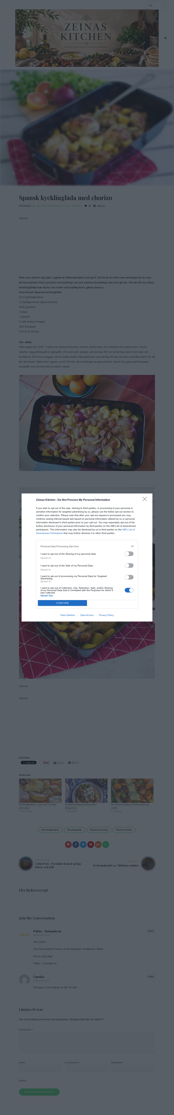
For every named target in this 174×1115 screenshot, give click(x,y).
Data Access (87, 615)
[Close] (146, 500)
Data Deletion (67, 615)
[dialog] (87, 557)
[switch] (129, 553)
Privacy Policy (106, 615)
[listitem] (87, 546)
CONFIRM (62, 603)
